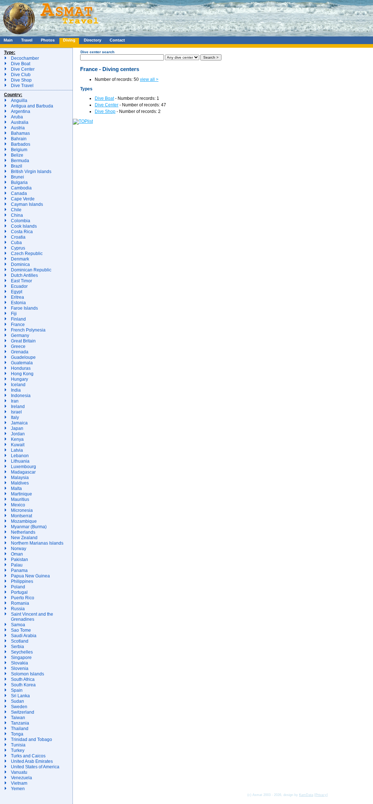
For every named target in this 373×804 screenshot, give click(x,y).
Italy (15, 417)
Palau (17, 565)
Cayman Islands (27, 204)
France (18, 324)
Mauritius (20, 499)
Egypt (16, 291)
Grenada (19, 351)
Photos (48, 40)
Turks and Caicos (28, 755)
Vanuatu (19, 772)
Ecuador (19, 286)
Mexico (18, 504)
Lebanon (20, 455)
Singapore (21, 657)
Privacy (321, 795)
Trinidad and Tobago (31, 739)
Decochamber (25, 58)
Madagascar (23, 472)
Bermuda (20, 160)
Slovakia (19, 663)
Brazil (16, 166)
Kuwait (17, 444)
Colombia (20, 220)
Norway (18, 548)
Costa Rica (22, 231)
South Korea (23, 684)
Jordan (18, 433)
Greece (18, 346)
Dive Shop (21, 80)
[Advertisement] (218, 16)
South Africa (23, 679)
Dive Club (21, 74)
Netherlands (23, 532)
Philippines (22, 581)
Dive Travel (22, 85)
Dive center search (97, 52)
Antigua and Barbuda (32, 106)
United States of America (35, 766)
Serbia (17, 646)
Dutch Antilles (24, 275)
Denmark (20, 259)
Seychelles (22, 652)
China (17, 215)
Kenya (17, 439)
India (16, 390)
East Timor (21, 280)
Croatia (18, 237)
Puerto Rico (22, 597)
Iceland (18, 384)
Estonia (18, 302)
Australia (19, 122)
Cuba (16, 242)
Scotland (19, 641)
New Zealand (24, 537)
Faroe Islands (24, 308)
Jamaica (19, 422)
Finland (18, 319)
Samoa (18, 624)
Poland (18, 586)
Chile (16, 209)
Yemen (18, 788)
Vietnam (19, 783)
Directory (92, 40)
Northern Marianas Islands (37, 543)
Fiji (14, 313)
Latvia (17, 450)
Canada (19, 193)
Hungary (19, 379)
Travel (26, 40)
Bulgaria (19, 182)
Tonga (17, 734)
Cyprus (18, 248)
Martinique (21, 494)
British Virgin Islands (31, 171)
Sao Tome (21, 630)
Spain (17, 690)
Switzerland (22, 712)
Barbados (20, 144)
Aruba (17, 116)
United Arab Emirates (32, 761)
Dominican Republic (31, 269)
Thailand (19, 728)
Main (8, 40)
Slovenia (19, 668)
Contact (117, 40)
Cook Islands (24, 226)
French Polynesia (28, 330)
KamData (306, 795)
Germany (20, 335)
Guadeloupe (23, 357)
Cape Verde (23, 198)
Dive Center (23, 69)
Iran (15, 401)
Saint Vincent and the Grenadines (32, 617)
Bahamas (20, 133)
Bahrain (19, 138)
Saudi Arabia (23, 635)
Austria (18, 127)
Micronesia (22, 510)
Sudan (17, 701)
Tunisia (18, 745)
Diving (69, 40)
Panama (19, 570)
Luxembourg (23, 466)
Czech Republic (27, 253)
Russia (18, 608)
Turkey (17, 750)
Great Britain (23, 341)
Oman (17, 554)
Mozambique (24, 521)
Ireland (18, 406)
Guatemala (22, 362)
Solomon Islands (27, 673)
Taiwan (18, 717)
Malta (16, 488)
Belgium (19, 149)
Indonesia (21, 395)
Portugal (19, 592)
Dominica (20, 264)
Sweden (19, 706)
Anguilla (19, 100)
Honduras (21, 368)
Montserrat (21, 515)
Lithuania (20, 461)
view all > (149, 79)
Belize (17, 155)
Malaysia (20, 477)
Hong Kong (22, 373)
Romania (20, 603)
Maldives (20, 483)
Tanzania (20, 723)
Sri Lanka (20, 695)
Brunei (17, 177)
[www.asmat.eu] (52, 35)
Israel (16, 412)
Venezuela (21, 777)
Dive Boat (20, 63)
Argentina (20, 111)
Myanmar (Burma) (29, 526)
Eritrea (17, 297)
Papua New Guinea (30, 576)
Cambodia (21, 188)
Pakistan (19, 559)
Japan (17, 428)
